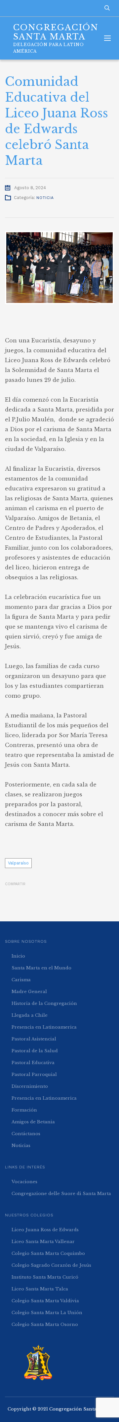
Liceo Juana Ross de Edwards (45, 1230)
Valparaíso (18, 863)
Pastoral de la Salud (35, 1051)
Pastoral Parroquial (34, 1074)
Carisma (21, 980)
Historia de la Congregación (44, 1003)
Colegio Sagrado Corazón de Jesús (51, 1265)
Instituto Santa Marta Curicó (45, 1277)
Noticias (21, 1145)
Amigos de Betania (33, 1122)
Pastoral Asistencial (34, 1039)
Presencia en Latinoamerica (44, 1027)
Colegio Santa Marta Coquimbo (48, 1253)
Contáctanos (26, 1133)
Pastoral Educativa (33, 1062)
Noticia (45, 197)
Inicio (18, 956)
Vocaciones (24, 1182)
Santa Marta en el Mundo (41, 968)
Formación (24, 1110)
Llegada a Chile (30, 1015)
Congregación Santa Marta (80, 1409)
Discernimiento (30, 1086)
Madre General (29, 991)
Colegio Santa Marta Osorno (45, 1324)
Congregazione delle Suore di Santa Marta (61, 1193)
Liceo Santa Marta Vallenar (43, 1241)
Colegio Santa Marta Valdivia (45, 1301)
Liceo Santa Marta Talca (40, 1289)
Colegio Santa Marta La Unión (47, 1312)
